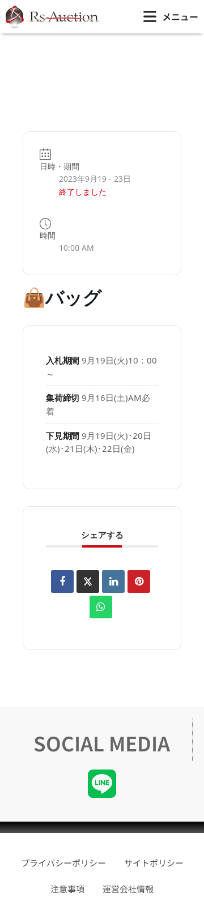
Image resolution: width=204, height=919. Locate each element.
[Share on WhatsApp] (101, 607)
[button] (170, 16)
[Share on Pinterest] (139, 581)
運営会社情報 (128, 889)
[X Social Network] (87, 581)
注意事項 (67, 889)
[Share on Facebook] (62, 581)
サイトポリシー (154, 863)
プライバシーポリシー (63, 863)
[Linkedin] (113, 581)
